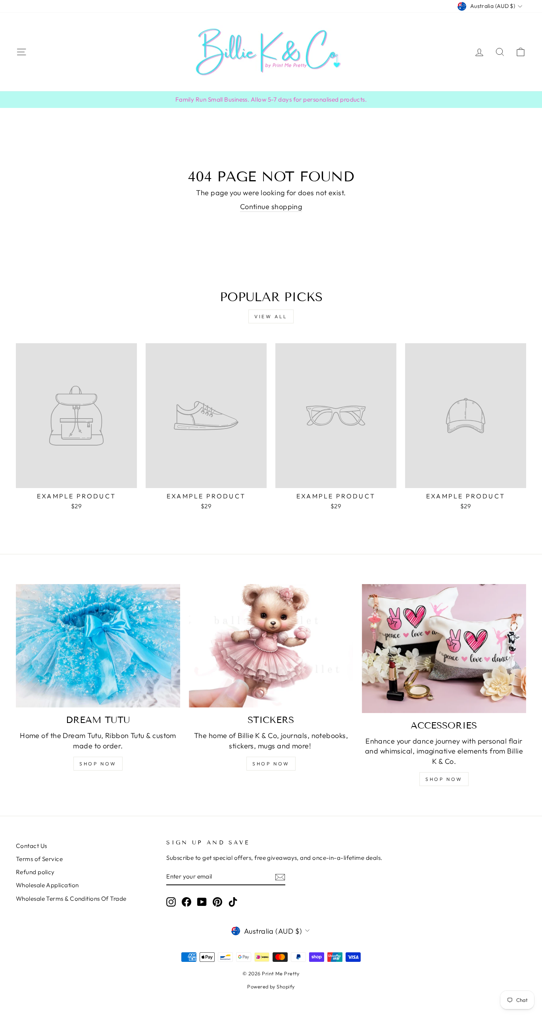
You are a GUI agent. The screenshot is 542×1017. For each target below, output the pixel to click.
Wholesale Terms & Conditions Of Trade (71, 898)
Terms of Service (39, 859)
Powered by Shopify (270, 986)
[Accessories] (444, 648)
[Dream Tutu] (98, 645)
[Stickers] (271, 645)
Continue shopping (271, 206)
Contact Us (31, 846)
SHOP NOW (98, 764)
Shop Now (271, 764)
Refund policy (35, 872)
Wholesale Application (47, 885)
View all (271, 316)
